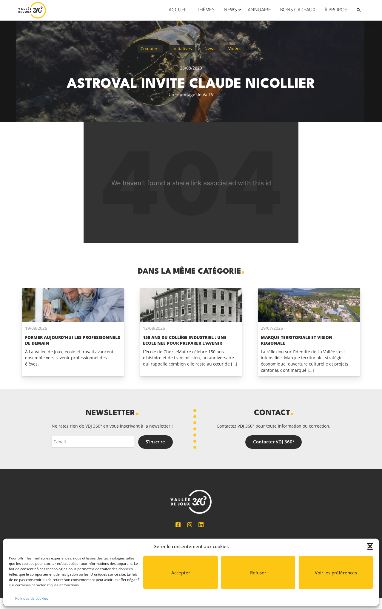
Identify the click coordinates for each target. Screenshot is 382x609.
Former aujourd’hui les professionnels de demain (72, 340)
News (209, 48)
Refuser (258, 573)
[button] (370, 546)
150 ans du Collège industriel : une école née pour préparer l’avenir (185, 340)
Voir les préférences (336, 573)
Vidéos (234, 48)
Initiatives (182, 48)
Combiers (150, 48)
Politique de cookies (31, 598)
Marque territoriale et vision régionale (296, 340)
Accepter (180, 573)
